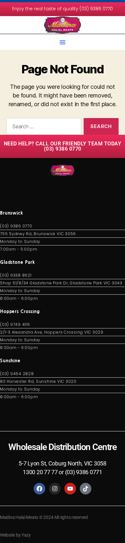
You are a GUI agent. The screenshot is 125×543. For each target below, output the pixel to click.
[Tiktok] (85, 488)
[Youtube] (70, 488)
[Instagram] (55, 488)
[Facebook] (39, 488)
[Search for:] (42, 127)
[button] (62, 42)
